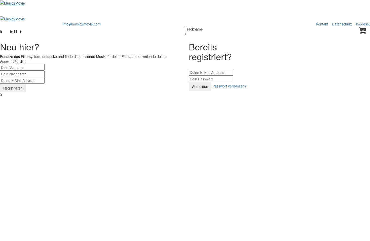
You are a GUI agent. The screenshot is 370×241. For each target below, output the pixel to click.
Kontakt (322, 23)
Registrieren (13, 88)
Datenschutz (342, 23)
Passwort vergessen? (229, 85)
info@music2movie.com (82, 23)
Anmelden (200, 86)
